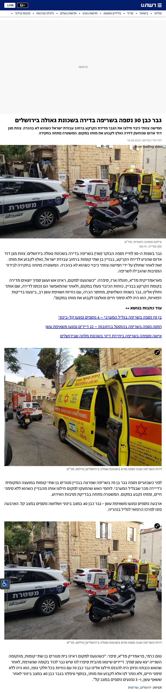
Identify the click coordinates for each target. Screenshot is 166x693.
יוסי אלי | (156, 140)
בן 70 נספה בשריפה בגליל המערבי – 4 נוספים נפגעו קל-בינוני (110, 317)
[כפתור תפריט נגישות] (5, 583)
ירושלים (145, 688)
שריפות (133, 688)
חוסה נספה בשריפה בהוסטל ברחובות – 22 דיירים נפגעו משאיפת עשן (103, 327)
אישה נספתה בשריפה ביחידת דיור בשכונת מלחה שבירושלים (111, 336)
